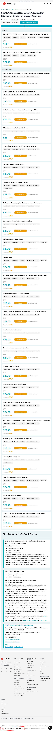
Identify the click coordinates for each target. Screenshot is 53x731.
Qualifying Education (30, 680)
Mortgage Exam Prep (30, 665)
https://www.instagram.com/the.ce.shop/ (2, 668)
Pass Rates (16, 691)
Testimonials (16, 690)
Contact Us (43, 620)
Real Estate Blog (17, 680)
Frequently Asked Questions (30, 620)
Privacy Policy (30, 718)
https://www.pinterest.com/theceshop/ (11, 672)
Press (41, 667)
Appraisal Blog (29, 689)
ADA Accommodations (5, 713)
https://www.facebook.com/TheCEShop (7, 668)
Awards (41, 669)
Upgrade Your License (17, 669)
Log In (2, 701)
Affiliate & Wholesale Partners (45, 678)
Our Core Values (43, 662)
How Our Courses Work (18, 686)
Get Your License (17, 662)
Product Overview (17, 660)
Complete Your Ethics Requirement (20, 693)
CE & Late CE (29, 667)
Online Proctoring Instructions (19, 688)
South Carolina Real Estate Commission (19, 625)
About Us (41, 660)
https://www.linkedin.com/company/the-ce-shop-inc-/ (2, 672)
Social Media (42, 673)
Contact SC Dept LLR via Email (14, 647)
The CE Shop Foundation (44, 666)
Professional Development (18, 671)
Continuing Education (12, 9)
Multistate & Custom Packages (19, 673)
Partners (28, 673)
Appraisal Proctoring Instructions (32, 691)
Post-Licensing (16, 666)
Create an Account (4, 703)
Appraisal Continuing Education (32, 684)
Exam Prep (16, 664)
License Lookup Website (12, 642)
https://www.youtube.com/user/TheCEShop (11, 668)
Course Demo (16, 682)
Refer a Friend (3, 704)
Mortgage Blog (29, 672)
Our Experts (42, 664)
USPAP (28, 682)
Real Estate (3, 9)
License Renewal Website (12, 639)
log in (44, 616)
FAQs (6, 644)
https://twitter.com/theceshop (7, 672)
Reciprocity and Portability (18, 695)
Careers (41, 671)
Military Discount (43, 680)
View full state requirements (29, 22)
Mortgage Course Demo (31, 675)
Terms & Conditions (24, 718)
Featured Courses (17, 675)
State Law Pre (29, 663)
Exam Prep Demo (17, 684)
